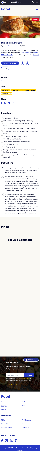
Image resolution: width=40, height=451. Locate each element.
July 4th (15, 90)
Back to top (32, 360)
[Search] (33, 2)
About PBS (4, 424)
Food (5, 9)
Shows (3, 410)
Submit (29, 375)
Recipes (4, 406)
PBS (4, 2)
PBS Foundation (6, 428)
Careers (24, 424)
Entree (3, 81)
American (5, 90)
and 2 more (5, 93)
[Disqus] (20, 269)
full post (36, 55)
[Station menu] (21, 2)
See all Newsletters (12, 385)
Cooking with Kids (28, 90)
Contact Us (25, 428)
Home (3, 402)
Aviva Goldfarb (8, 46)
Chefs (24, 402)
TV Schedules (26, 420)
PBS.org (3, 420)
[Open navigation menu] (37, 2)
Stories (24, 406)
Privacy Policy (25, 378)
